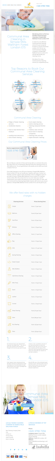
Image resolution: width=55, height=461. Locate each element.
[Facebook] (10, 449)
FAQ (7, 432)
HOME (8, 5)
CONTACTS (19, 5)
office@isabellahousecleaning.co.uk (38, 444)
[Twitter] (14, 449)
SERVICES (4, 5)
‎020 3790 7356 (16, 150)
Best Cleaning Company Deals (13, 430)
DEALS (12, 5)
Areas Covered (9, 437)
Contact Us (8, 434)
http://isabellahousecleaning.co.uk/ (38, 441)
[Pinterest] (26, 449)
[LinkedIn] (22, 449)
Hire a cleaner (27, 405)
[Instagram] (18, 449)
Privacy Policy (9, 435)
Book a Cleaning (10, 439)
